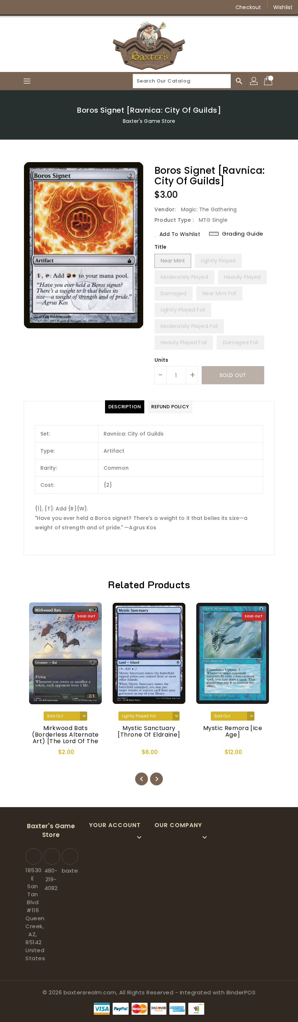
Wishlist (283, 7)
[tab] (124, 406)
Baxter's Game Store (149, 121)
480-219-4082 (50, 879)
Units (161, 359)
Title (160, 247)
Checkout (248, 7)
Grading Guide (242, 233)
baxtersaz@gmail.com (69, 870)
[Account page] (254, 81)
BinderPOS (241, 992)
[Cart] (269, 81)
